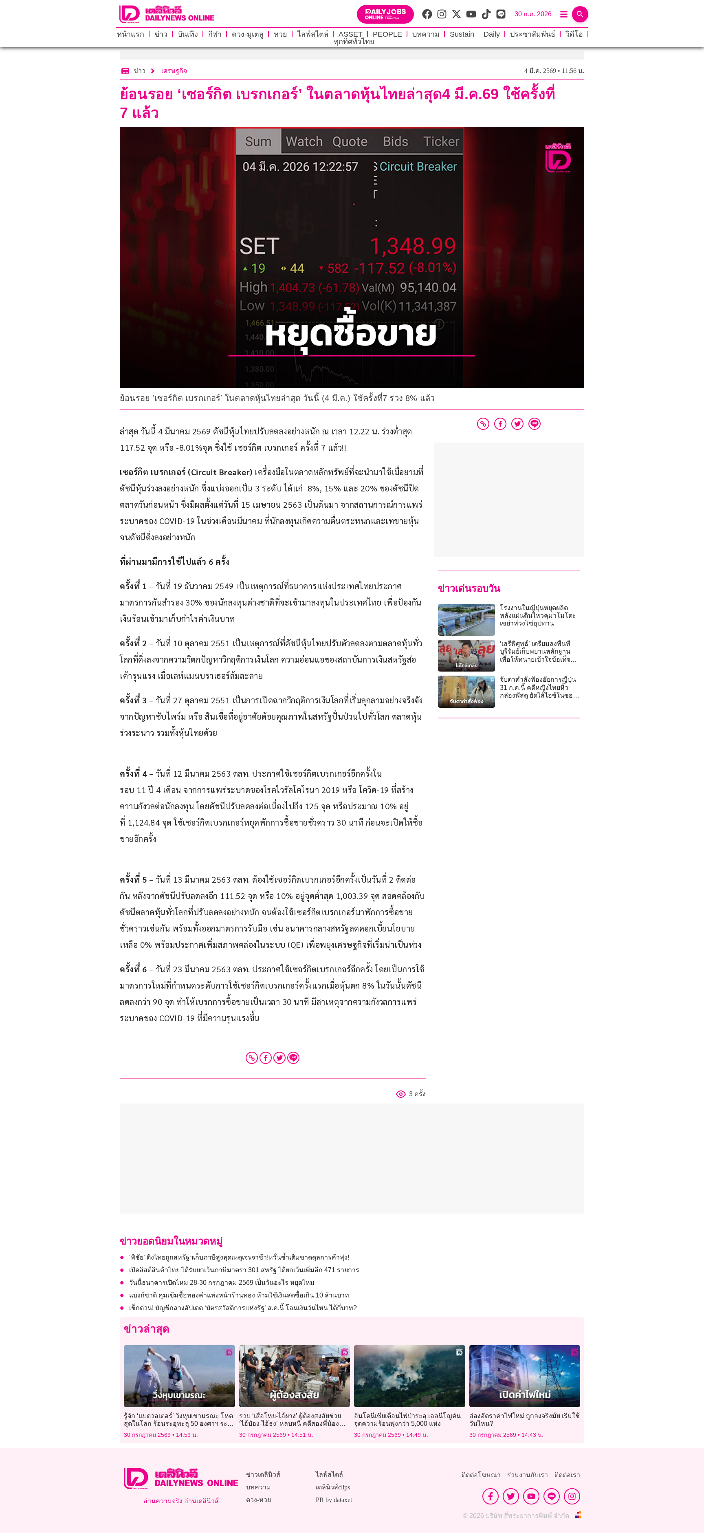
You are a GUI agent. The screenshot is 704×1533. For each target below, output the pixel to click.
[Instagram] (572, 1496)
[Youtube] (531, 1496)
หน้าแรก (130, 34)
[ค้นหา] (580, 14)
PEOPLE (387, 34)
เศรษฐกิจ (174, 70)
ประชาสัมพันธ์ (532, 34)
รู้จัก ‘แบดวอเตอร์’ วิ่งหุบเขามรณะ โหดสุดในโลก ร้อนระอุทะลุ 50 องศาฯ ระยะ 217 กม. (179, 1423)
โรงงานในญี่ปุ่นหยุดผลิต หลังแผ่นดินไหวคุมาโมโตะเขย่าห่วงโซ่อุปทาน (538, 615)
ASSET (351, 34)
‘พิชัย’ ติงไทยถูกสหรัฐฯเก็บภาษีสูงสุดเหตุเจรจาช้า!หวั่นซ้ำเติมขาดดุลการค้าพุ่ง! (239, 1257)
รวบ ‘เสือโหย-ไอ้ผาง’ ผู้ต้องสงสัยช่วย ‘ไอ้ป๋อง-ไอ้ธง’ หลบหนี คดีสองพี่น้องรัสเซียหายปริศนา (290, 1423)
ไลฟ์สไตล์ (312, 34)
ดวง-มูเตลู (248, 34)
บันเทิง (188, 34)
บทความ (426, 34)
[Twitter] (279, 1058)
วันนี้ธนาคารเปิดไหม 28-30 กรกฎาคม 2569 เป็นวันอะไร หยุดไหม (222, 1282)
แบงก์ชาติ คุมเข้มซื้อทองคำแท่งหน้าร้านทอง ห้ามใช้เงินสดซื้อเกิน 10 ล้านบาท (239, 1295)
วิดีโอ (574, 34)
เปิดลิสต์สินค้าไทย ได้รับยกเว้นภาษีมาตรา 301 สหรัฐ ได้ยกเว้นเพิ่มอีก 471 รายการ (244, 1269)
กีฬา (215, 34)
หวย (280, 34)
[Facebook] (266, 1058)
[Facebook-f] (490, 1496)
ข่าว (160, 34)
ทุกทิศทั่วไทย (354, 41)
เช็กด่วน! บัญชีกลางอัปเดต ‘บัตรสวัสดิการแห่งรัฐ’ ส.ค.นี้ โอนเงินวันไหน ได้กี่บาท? (243, 1307)
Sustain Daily (475, 34)
